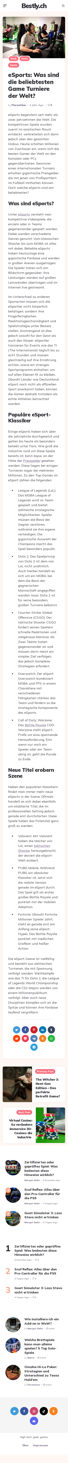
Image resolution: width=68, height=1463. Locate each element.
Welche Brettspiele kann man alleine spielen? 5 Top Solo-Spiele (40, 1346)
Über (25, 1445)
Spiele (13, 65)
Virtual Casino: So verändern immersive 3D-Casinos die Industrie (20, 1128)
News (24, 58)
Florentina (19, 105)
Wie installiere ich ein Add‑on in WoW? (41, 1321)
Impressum (40, 1445)
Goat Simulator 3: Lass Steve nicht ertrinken (43, 1215)
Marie (30, 1358)
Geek (13, 58)
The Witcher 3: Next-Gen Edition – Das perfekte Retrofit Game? (48, 1087)
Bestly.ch (34, 6)
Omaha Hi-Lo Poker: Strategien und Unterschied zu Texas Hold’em (41, 1373)
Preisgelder (32, 461)
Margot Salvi (32, 1180)
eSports (24, 214)
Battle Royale (35, 725)
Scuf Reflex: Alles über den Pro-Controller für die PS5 (42, 1193)
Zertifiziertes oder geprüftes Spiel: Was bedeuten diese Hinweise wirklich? (41, 1168)
